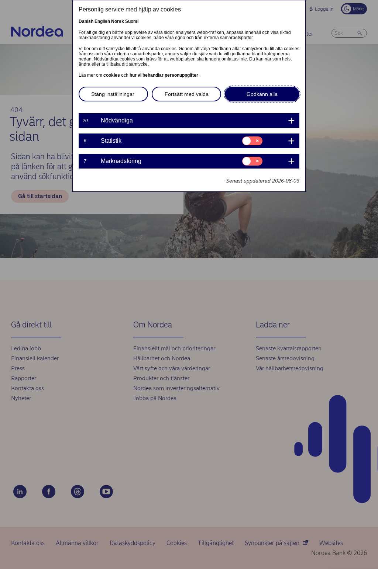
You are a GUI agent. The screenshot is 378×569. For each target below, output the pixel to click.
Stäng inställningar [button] (112, 94)
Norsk (117, 21)
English (102, 21)
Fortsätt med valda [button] (187, 94)
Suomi (131, 21)
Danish (86, 21)
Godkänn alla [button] (262, 94)
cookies (112, 75)
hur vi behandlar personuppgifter (164, 75)
